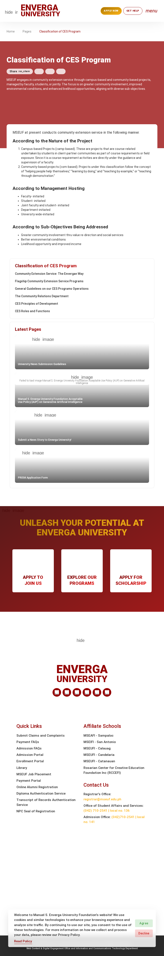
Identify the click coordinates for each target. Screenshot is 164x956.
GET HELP (132, 10)
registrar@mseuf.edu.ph (102, 799)
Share (20, 71)
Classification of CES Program (60, 31)
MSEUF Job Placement (33, 774)
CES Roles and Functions (32, 311)
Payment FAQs (27, 742)
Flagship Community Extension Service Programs (49, 281)
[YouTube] (107, 692)
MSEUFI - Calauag (97, 748)
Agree (143, 923)
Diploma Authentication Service (41, 793)
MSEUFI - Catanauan (99, 761)
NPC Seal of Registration (35, 811)
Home (11, 31)
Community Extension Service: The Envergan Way (49, 273)
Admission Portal (29, 755)
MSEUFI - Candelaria (98, 755)
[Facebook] (67, 692)
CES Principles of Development (36, 303)
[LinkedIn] (57, 692)
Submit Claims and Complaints (40, 735)
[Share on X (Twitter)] (50, 71)
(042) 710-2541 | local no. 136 (106, 811)
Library (21, 768)
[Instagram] (87, 692)
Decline (143, 933)
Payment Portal (28, 781)
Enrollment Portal (30, 761)
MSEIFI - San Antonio (99, 742)
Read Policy (23, 941)
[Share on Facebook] (39, 71)
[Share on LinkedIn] (61, 71)
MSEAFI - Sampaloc (98, 735)
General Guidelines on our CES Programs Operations (52, 288)
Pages (27, 31)
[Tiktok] (97, 692)
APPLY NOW (111, 10)
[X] (77, 692)
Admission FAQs (29, 748)
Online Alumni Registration (37, 787)
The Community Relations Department (42, 296)
